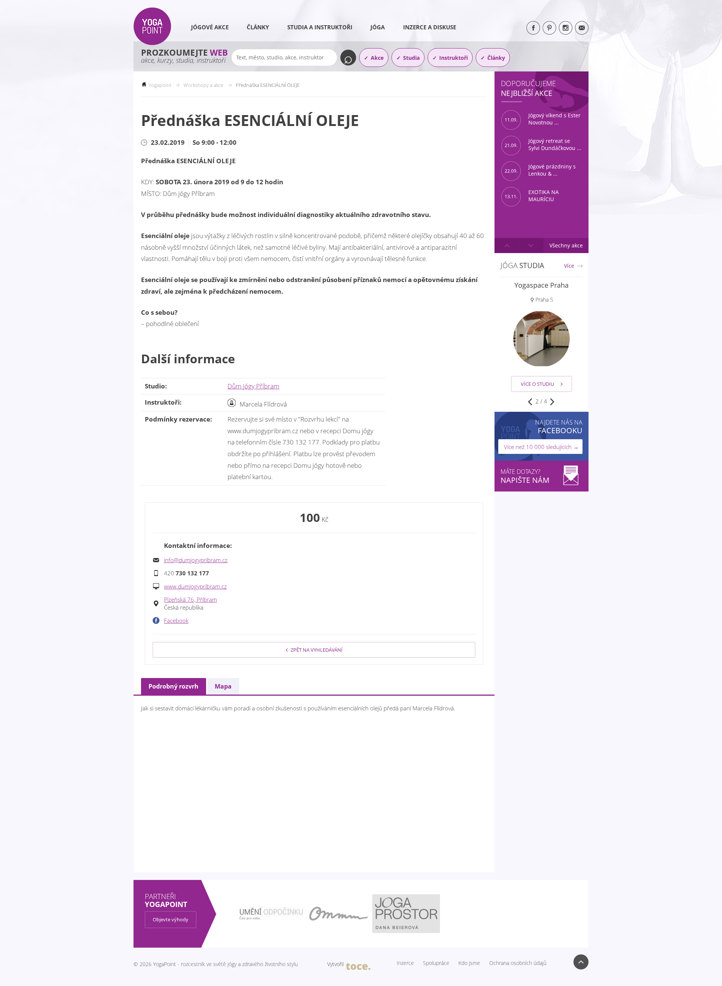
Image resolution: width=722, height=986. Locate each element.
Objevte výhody (170, 919)
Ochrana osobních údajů (517, 963)
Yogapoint (160, 85)
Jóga (377, 27)
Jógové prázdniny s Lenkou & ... (540, 170)
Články (258, 27)
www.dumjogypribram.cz (195, 586)
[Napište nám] (582, 28)
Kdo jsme (469, 963)
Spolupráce (436, 963)
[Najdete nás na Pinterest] (549, 28)
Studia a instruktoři (319, 27)
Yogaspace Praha (541, 285)
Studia (411, 57)
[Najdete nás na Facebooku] (533, 28)
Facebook (176, 620)
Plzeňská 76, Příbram (190, 599)
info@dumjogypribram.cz (196, 560)
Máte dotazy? (525, 476)
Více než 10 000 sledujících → (541, 447)
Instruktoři (453, 57)
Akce (377, 57)
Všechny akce (566, 245)
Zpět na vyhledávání (317, 649)
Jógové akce (210, 27)
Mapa (223, 686)
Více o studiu (537, 384)
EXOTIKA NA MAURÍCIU (532, 196)
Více (569, 265)
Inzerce (405, 963)
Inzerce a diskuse (429, 27)
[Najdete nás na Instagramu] (565, 28)
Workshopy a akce (203, 85)
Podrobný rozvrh (174, 686)
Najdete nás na (558, 426)
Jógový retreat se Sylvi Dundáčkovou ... (543, 145)
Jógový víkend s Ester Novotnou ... (543, 119)
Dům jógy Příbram (253, 386)
